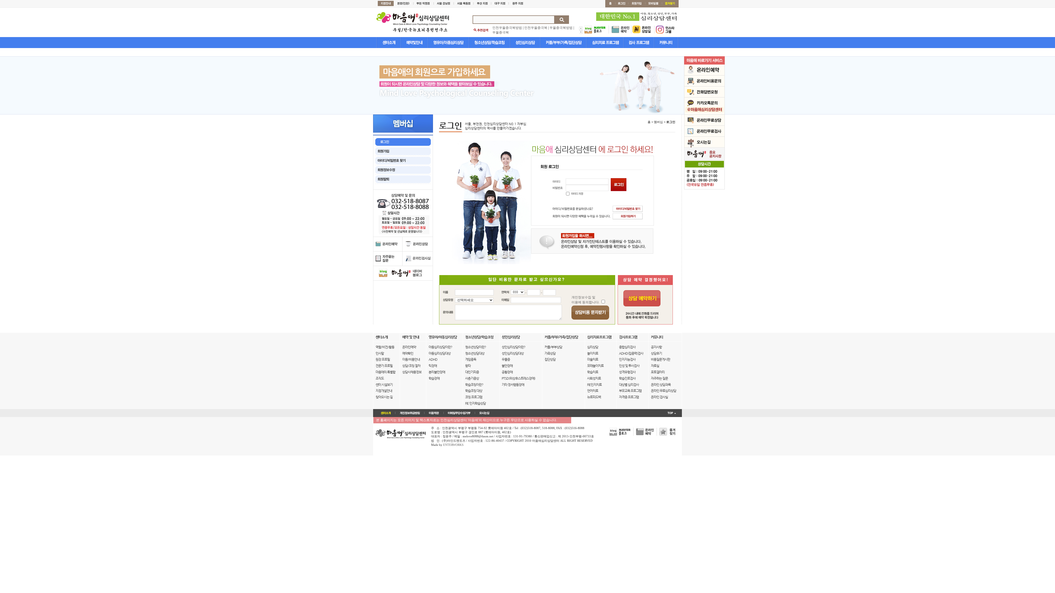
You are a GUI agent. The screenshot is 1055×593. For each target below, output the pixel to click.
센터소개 (382, 337)
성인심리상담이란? (513, 347)
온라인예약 (409, 347)
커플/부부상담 (553, 347)
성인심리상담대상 (513, 353)
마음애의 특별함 (385, 372)
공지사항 (656, 347)
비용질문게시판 (660, 359)
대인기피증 (472, 372)
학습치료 (592, 372)
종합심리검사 (627, 347)
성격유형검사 (627, 372)
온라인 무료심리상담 (663, 391)
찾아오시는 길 (384, 397)
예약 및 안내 (410, 337)
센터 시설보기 (384, 385)
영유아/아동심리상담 (443, 337)
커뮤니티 (657, 337)
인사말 (380, 353)
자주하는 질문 (659, 378)
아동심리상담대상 (440, 353)
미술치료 (592, 359)
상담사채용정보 (411, 372)
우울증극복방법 (561, 28)
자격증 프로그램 (629, 397)
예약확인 (407, 353)
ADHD (433, 359)
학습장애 (434, 378)
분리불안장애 (437, 372)
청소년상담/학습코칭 (479, 337)
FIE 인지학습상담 (475, 403)
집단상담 (550, 359)
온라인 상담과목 (661, 385)
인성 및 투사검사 (629, 366)
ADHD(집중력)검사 (631, 353)
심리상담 (592, 347)
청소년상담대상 (474, 353)
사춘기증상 (472, 378)
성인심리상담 (511, 337)
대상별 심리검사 (629, 385)
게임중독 (470, 359)
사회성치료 (594, 378)
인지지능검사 (627, 359)
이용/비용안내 (411, 359)
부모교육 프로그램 (630, 391)
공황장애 (507, 372)
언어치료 (592, 391)
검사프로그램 (628, 337)
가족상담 (550, 353)
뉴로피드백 (594, 397)
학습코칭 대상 (473, 391)
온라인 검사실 (659, 397)
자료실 (655, 366)
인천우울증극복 (535, 28)
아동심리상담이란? (440, 347)
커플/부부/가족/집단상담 (561, 337)
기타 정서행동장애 (513, 385)
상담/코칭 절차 (411, 366)
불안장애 (507, 366)
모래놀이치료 (595, 366)
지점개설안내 (384, 391)
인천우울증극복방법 (507, 28)
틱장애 (433, 366)
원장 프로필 (383, 359)
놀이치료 (592, 353)
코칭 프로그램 (473, 397)
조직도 (380, 378)
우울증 (506, 359)
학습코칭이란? (474, 385)
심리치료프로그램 (599, 337)
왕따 (468, 366)
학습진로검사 (627, 378)
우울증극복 (500, 32)
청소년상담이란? (475, 347)
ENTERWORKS (453, 444)
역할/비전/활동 (385, 347)
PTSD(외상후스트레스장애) (518, 378)
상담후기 (656, 353)
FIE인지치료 (594, 385)
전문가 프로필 (384, 366)
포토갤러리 (658, 372)
